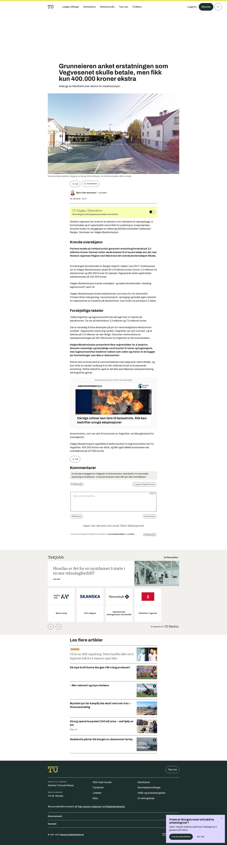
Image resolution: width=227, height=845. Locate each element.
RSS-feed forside (102, 782)
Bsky (95, 798)
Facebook (98, 787)
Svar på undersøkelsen (181, 837)
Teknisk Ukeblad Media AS (72, 835)
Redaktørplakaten (115, 806)
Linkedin (97, 793)
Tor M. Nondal (55, 796)
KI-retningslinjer (146, 798)
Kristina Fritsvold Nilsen (61, 785)
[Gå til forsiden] (51, 7)
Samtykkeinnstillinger (149, 787)
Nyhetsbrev (144, 782)
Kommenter (92, 184)
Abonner (206, 7)
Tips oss (172, 769)
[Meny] (218, 6)
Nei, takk (200, 837)
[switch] (152, 211)
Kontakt (52, 824)
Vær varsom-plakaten (89, 806)
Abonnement (55, 816)
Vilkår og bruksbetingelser (152, 793)
